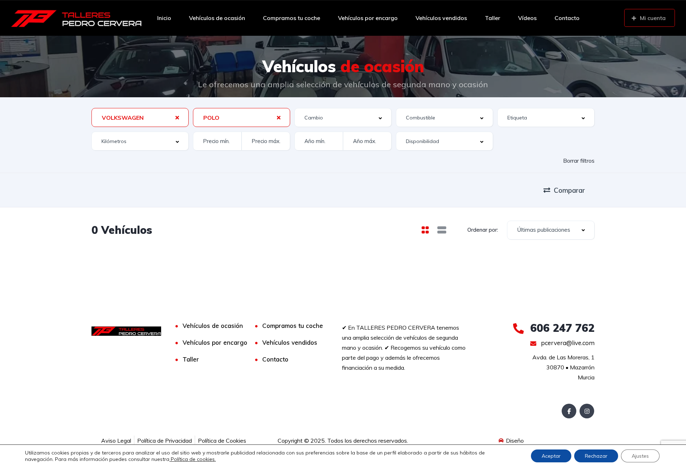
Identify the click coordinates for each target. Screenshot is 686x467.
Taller (492, 17)
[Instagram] (587, 411)
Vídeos (527, 17)
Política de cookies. (192, 459)
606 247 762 (561, 328)
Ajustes (640, 456)
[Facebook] (569, 411)
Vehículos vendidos (441, 17)
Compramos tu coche (291, 17)
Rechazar (596, 456)
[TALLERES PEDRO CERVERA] (76, 17)
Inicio (164, 17)
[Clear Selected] (177, 117)
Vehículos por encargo (368, 17)
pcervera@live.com (567, 342)
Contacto (567, 17)
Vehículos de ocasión (217, 17)
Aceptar (551, 456)
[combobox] (140, 117)
